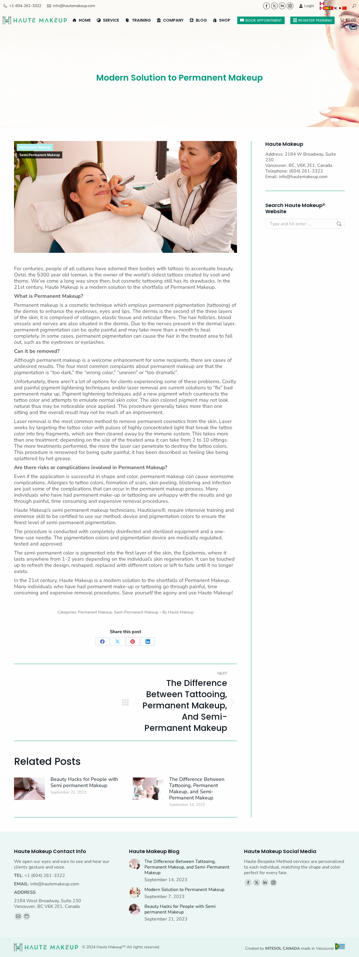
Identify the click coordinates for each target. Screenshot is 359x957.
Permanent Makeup (34, 147)
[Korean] (335, 8)
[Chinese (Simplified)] (344, 8)
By (178, 612)
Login (309, 5)
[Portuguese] (331, 8)
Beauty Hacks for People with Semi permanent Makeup (84, 782)
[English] (333, 3)
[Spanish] (326, 8)
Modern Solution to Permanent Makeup (184, 889)
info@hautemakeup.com (74, 5)
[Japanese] (340, 8)
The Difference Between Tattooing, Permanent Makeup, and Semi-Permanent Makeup (196, 788)
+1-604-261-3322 (25, 5)
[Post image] (29, 789)
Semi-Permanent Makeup (39, 155)
